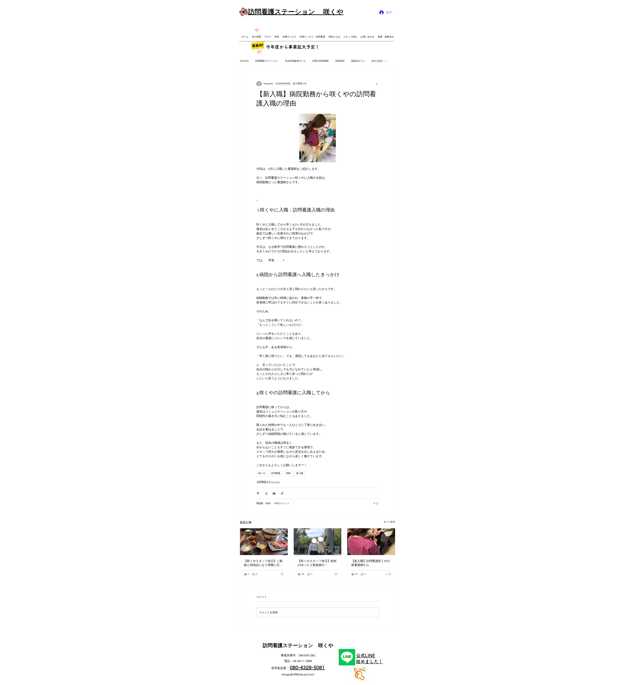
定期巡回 (339, 61)
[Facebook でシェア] (257, 493)
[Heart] (257, 30)
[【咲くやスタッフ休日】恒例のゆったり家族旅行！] (317, 541)
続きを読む (377, 61)
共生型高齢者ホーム (295, 61)
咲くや (261, 473)
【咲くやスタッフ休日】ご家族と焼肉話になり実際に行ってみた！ (263, 563)
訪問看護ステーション (266, 61)
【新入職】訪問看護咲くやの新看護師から (370, 563)
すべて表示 (389, 522)
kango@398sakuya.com (298, 674)
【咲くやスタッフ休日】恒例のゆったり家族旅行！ (317, 563)
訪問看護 (275, 473)
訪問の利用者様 (320, 61)
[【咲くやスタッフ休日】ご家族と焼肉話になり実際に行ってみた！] (264, 541)
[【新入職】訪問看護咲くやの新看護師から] (371, 541)
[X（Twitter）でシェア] (266, 493)
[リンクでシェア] (282, 493)
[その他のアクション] (377, 84)
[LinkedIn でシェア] (274, 493)
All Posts (244, 61)
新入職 (299, 473)
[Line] (347, 657)
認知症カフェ (358, 61)
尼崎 (288, 473)
